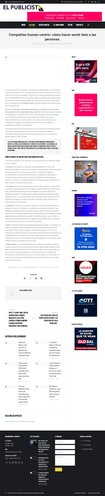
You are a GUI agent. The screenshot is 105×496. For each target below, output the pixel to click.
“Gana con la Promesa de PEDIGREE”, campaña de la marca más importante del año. (23, 371)
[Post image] (10, 346)
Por (44, 267)
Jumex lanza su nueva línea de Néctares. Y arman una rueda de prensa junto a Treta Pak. (55, 369)
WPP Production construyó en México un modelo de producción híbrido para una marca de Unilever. (44, 446)
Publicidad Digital (87, 449)
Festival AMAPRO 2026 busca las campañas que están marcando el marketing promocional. (24, 394)
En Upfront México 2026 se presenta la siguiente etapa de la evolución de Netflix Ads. (55, 348)
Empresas (18, 267)
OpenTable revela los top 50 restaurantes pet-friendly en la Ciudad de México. (43, 462)
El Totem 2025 (86, 441)
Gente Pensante (26, 267)
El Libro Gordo (86, 445)
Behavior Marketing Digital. (36, 493)
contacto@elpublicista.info (16, 2)
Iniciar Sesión (13, 421)
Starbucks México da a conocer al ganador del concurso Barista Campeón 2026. (24, 348)
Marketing (34, 267)
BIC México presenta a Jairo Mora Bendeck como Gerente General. (55, 391)
